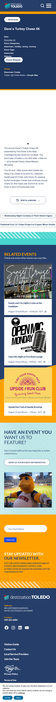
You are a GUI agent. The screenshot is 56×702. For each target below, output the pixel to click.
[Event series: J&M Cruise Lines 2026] (45, 311)
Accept (7, 698)
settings (21, 693)
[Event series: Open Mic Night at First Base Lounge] (44, 362)
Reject (18, 698)
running (32, 46)
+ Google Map (32, 75)
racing (25, 46)
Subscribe (10, 540)
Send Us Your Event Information (26, 462)
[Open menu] (49, 6)
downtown (9, 46)
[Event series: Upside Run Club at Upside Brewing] (44, 412)
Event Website (13, 59)
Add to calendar (28, 200)
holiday (18, 46)
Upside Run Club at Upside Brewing (25, 407)
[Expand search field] (42, 6)
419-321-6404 (11, 620)
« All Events (12, 19)
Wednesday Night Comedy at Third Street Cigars (28, 215)
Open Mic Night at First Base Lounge (25, 356)
